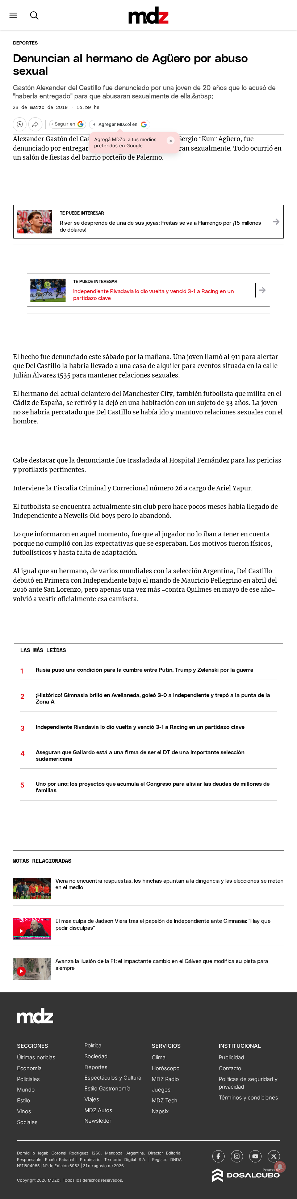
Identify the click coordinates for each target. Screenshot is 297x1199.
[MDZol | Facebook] (218, 1156)
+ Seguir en (63, 124)
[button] (13, 15)
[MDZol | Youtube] (255, 1156)
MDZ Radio (165, 1079)
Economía (29, 1068)
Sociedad (96, 1056)
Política (92, 1045)
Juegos (161, 1089)
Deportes (25, 43)
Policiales (28, 1079)
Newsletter (97, 1121)
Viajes (91, 1099)
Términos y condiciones (248, 1097)
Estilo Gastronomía (107, 1088)
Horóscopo (166, 1068)
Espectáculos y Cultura (112, 1078)
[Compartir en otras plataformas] (35, 124)
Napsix (160, 1111)
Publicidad (231, 1057)
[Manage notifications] (280, 1167)
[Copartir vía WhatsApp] (19, 124)
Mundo (26, 1089)
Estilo (23, 1100)
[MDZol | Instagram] (237, 1156)
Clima (159, 1057)
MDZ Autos (98, 1110)
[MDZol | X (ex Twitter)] (274, 1156)
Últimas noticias (36, 1057)
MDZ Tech (164, 1100)
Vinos (24, 1111)
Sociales (27, 1122)
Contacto (230, 1068)
